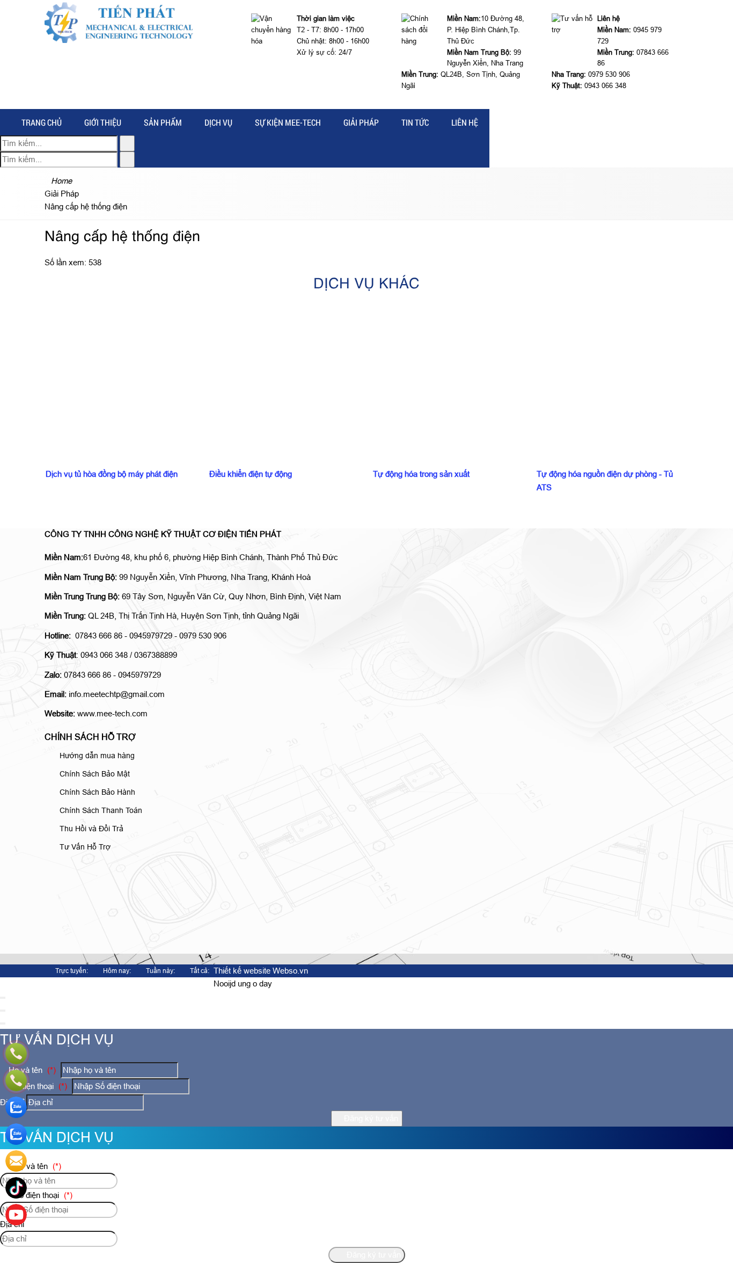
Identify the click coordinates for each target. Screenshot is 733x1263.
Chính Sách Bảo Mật (93, 774)
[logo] (119, 40)
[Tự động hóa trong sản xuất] (448, 372)
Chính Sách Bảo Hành (96, 792)
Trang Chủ (41, 122)
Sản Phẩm (163, 122)
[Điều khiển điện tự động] (284, 372)
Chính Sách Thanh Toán (99, 810)
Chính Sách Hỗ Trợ (90, 737)
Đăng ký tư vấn (370, 1118)
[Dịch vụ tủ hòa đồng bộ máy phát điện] (121, 372)
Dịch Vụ (218, 122)
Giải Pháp (361, 122)
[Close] (2, 998)
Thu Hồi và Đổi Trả (90, 828)
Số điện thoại (36, 1086)
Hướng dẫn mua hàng (96, 755)
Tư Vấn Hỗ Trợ (84, 847)
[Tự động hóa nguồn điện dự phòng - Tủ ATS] (612, 372)
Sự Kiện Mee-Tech (288, 122)
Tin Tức (415, 122)
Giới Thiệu (102, 122)
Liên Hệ (464, 122)
